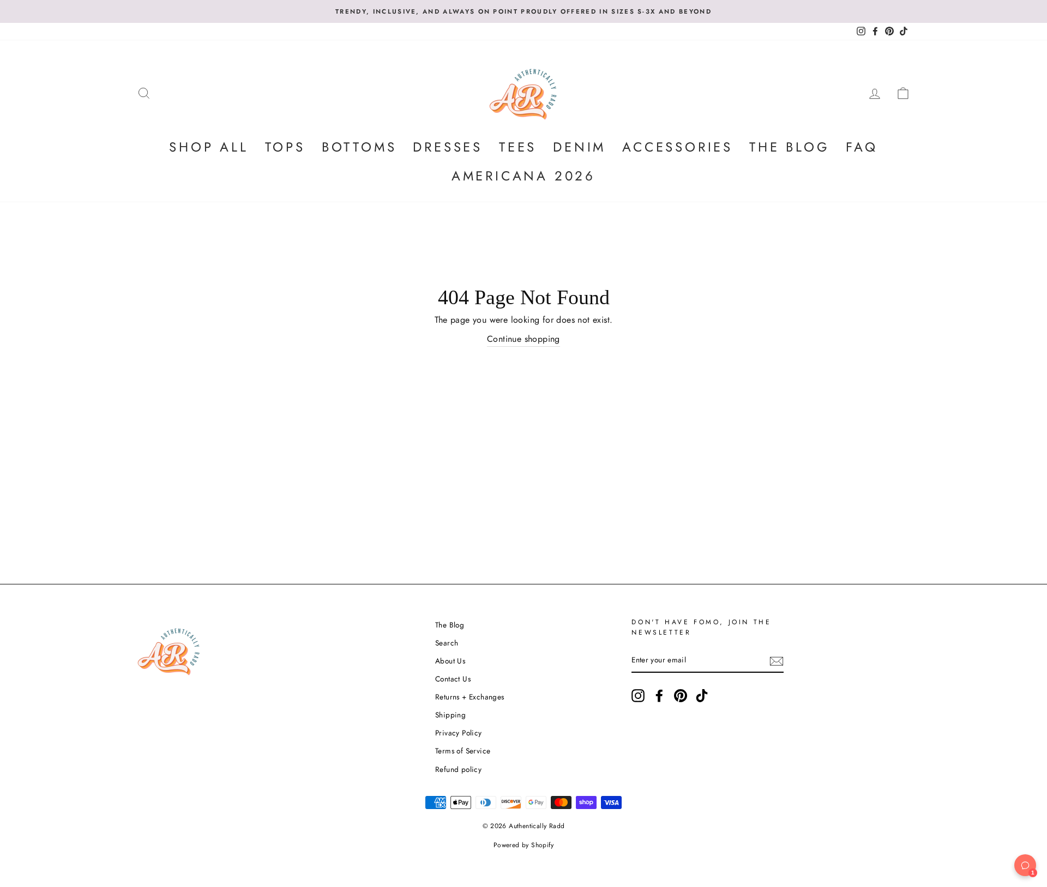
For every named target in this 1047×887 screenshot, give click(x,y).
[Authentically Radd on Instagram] (638, 695)
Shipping (450, 714)
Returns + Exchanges (469, 696)
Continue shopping (523, 339)
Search (446, 642)
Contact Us (453, 678)
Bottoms (359, 146)
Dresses (448, 146)
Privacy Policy (458, 732)
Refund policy (458, 769)
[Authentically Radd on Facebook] (659, 695)
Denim (579, 146)
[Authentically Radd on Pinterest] (680, 695)
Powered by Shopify (523, 845)
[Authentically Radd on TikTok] (701, 695)
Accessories (677, 146)
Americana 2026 (523, 175)
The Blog (789, 146)
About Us (450, 660)
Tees (518, 146)
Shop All (208, 146)
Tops (285, 146)
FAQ (861, 146)
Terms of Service (462, 750)
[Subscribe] (776, 661)
